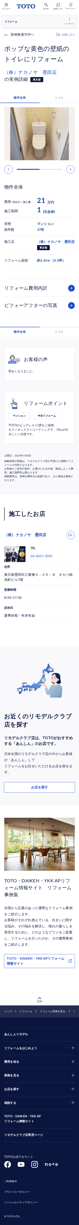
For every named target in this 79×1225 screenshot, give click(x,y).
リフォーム (25, 1011)
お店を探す (39, 787)
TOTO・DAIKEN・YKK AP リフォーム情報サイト (22, 1119)
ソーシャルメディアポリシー (20, 1202)
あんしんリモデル (16, 1034)
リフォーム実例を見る (52, 1011)
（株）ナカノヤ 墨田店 (30, 72)
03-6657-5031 (41, 556)
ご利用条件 (10, 1181)
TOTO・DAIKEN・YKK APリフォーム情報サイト (35, 961)
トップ (8, 1011)
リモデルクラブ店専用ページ (23, 1135)
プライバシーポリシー (17, 1192)
